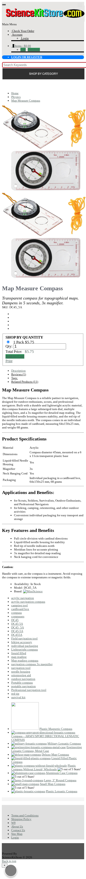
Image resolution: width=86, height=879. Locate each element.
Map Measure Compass (25, 100)
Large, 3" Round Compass (60, 780)
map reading (19, 657)
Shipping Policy (21, 819)
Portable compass (22, 682)
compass (16, 612)
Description (18, 370)
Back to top (9, 861)
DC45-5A (17, 631)
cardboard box (20, 609)
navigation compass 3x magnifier (32, 664)
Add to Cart (15, 356)
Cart (23, 49)
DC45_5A (17, 627)
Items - (22, 46)
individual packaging (24, 646)
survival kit (18, 697)
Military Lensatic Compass (64, 743)
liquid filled (18, 653)
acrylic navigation (22, 598)
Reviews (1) (18, 374)
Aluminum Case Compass (62, 773)
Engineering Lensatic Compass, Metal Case (46, 749)
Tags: (14, 378)
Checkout (34, 49)
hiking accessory (21, 642)
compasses (17, 616)
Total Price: (20, 352)
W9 (13, 823)
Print (9, 361)
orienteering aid (21, 675)
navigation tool (21, 668)
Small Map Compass (52, 784)
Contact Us (18, 830)
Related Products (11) (24, 381)
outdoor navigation (23, 679)
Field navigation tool (24, 638)
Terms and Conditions (25, 815)
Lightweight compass (24, 649)
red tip (15, 693)
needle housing (20, 671)
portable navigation (23, 686)
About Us (17, 826)
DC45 (15, 620)
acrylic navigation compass (28, 601)
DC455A (16, 634)
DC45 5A (17, 623)
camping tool (19, 605)
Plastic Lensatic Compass (61, 791)
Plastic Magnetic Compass (55, 729)
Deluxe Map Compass (55, 754)
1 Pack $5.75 (24, 342)
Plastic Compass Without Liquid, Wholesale (43, 767)
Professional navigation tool (28, 690)
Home (15, 93)
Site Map (16, 834)
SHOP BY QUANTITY (24, 337)
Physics (16, 97)
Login (15, 837)
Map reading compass (24, 660)
